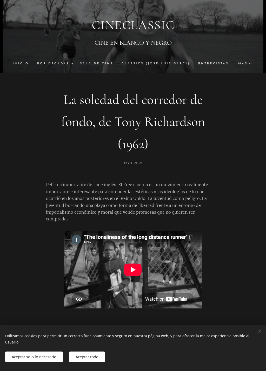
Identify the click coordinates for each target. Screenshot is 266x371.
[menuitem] (23, 63)
